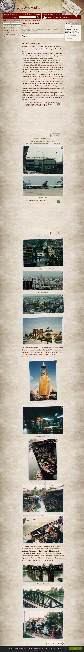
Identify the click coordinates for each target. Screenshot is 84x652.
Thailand (23, 20)
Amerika (6, 14)
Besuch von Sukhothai (10, 28)
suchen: (12, 17)
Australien (15, 14)
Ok (75, 648)
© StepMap (54, 135)
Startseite (11, 20)
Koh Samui (7, 37)
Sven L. (25, 25)
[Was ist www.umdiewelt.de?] (64, 12)
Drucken (27, 36)
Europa (24, 14)
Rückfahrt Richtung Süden (12, 34)
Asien (30, 14)
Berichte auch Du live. (57, 17)
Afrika (38, 14)
